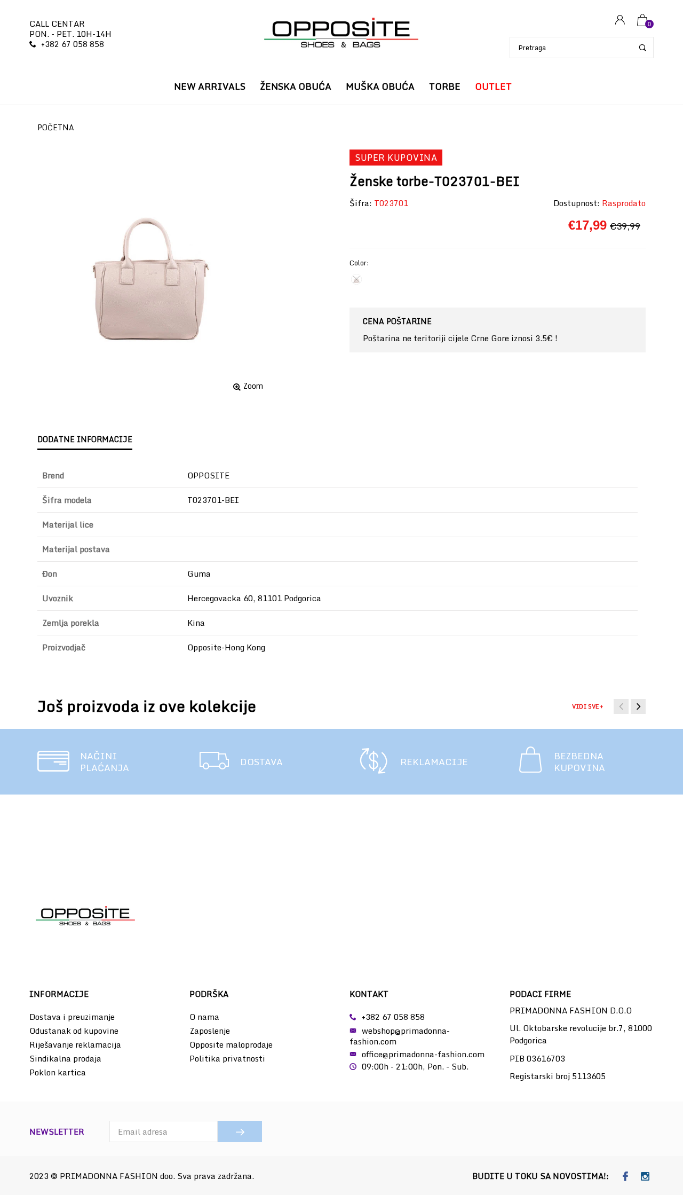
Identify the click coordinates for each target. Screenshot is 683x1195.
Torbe (444, 86)
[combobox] (582, 47)
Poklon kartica (57, 1072)
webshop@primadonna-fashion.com (400, 1036)
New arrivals (209, 86)
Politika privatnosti (227, 1058)
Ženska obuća (295, 86)
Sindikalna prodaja (65, 1058)
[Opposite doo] (341, 34)
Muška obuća (380, 86)
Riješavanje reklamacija (75, 1044)
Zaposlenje (209, 1030)
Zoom (253, 386)
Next (638, 706)
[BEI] (356, 279)
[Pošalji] (240, 1131)
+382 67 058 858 (72, 43)
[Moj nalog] (620, 21)
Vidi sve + (587, 706)
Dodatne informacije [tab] (84, 439)
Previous (621, 706)
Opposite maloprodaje (231, 1044)
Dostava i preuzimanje (72, 1016)
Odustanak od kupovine (73, 1030)
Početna (55, 127)
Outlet (493, 86)
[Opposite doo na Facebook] (625, 1176)
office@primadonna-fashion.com (423, 1054)
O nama (204, 1016)
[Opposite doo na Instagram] (645, 1176)
